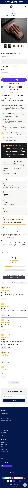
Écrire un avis (14, 277)
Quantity (3, 69)
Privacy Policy (4, 432)
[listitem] (14, 2)
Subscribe (14, 400)
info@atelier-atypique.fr (6, 458)
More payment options (14, 83)
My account (4, 416)
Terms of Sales (4, 430)
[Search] (26, 6)
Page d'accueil (6, 11)
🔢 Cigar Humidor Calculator (7, 447)
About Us (3, 427)
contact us (3, 442)
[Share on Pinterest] (15, 92)
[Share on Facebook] (10, 92)
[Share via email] (18, 92)
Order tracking (4, 413)
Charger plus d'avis (14, 382)
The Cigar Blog (4, 449)
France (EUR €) (13, 472)
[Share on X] (12, 92)
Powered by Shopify (14, 484)
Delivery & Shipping (5, 418)
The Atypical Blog (5, 451)
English (13, 475)
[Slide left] (3, 46)
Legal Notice (4, 435)
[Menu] (2, 6)
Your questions (4, 444)
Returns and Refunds (6, 420)
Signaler (9, 298)
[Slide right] (25, 46)
